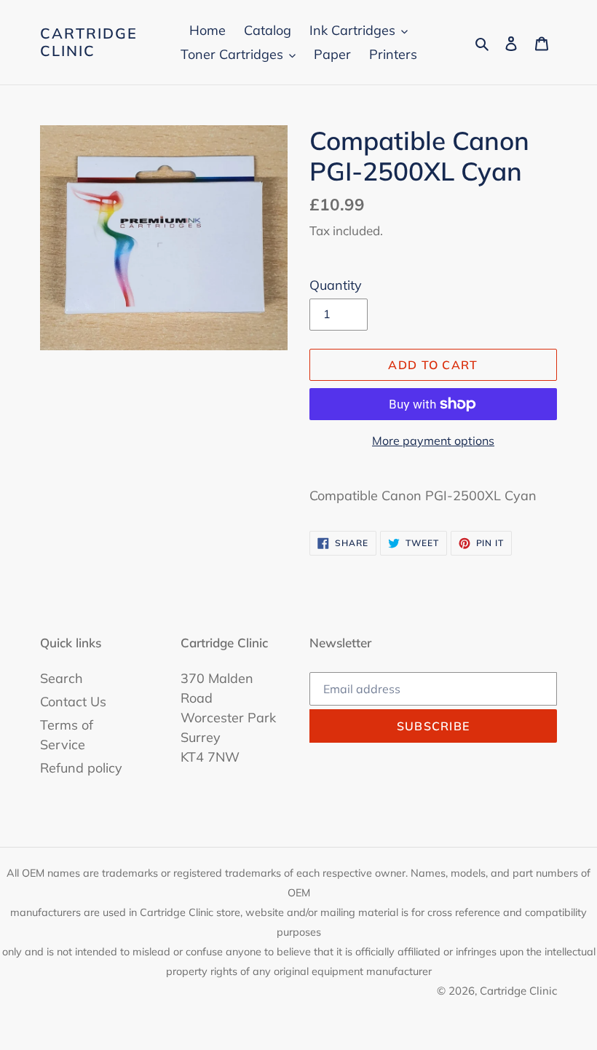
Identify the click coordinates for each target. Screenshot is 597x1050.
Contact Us (73, 701)
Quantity (335, 285)
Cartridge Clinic (89, 42)
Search (61, 678)
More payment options (433, 440)
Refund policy (81, 767)
